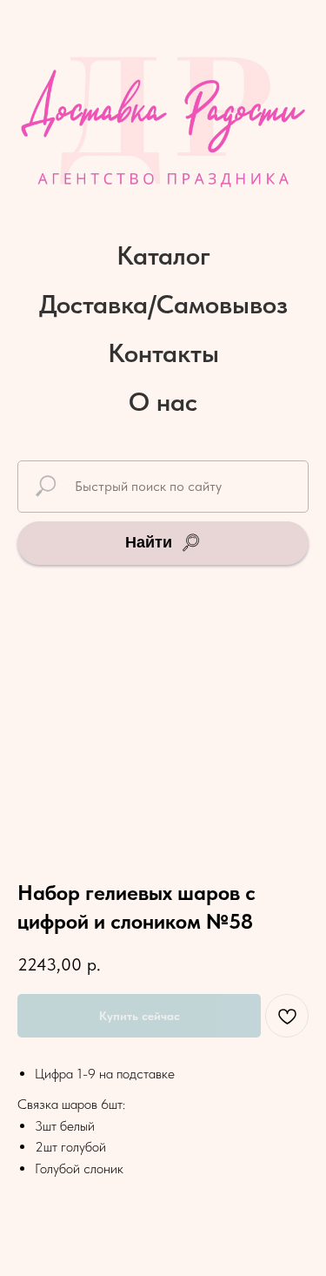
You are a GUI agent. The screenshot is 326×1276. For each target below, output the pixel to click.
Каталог (163, 255)
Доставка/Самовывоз (163, 303)
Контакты (163, 352)
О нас (163, 401)
